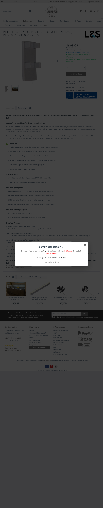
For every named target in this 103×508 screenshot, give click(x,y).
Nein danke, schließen (51, 262)
